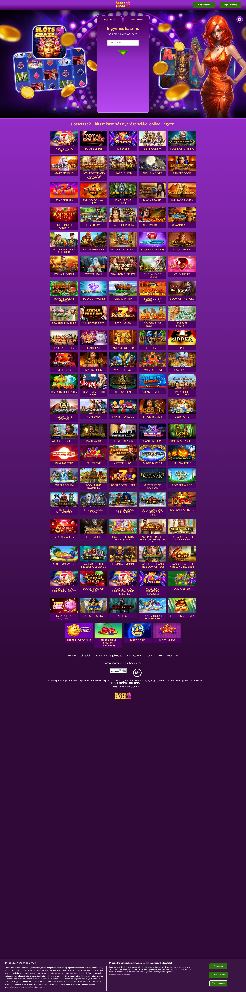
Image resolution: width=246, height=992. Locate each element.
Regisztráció (204, 5)
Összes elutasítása (219, 975)
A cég (149, 655)
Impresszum (134, 655)
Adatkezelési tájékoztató (108, 655)
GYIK (160, 655)
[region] (123, 975)
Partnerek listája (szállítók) (120, 975)
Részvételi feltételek (79, 655)
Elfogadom (218, 966)
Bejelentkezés (230, 5)
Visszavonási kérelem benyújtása (123, 663)
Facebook (172, 655)
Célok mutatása (218, 983)
